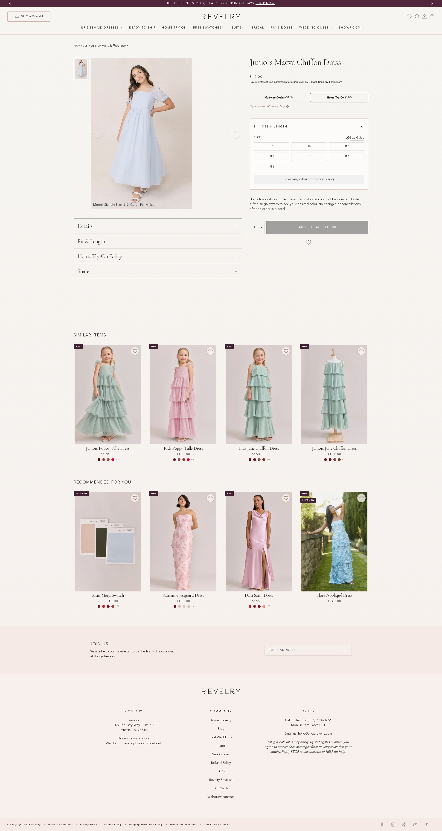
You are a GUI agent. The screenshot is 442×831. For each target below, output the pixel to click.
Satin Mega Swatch (108, 595)
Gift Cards (221, 788)
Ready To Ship (142, 27)
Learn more (335, 82)
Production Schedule (183, 824)
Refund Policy (221, 762)
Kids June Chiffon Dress (258, 448)
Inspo (221, 745)
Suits (236, 27)
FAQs (221, 771)
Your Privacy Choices (217, 824)
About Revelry (221, 720)
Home (78, 46)
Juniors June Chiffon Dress (334, 448)
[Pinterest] (404, 824)
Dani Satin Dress (259, 595)
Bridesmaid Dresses (100, 27)
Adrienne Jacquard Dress (183, 595)
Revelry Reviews (221, 780)
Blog (221, 728)
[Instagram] (393, 824)
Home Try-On (174, 27)
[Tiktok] (426, 824)
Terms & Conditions (61, 824)
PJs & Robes (281, 27)
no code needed (257, 3)
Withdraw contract (220, 797)
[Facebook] (382, 824)
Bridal (258, 27)
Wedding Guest (314, 27)
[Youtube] (415, 824)
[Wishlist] (410, 16)
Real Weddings (221, 737)
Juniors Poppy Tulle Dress (108, 448)
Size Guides (221, 754)
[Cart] (432, 16)
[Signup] (345, 650)
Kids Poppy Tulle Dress (183, 448)
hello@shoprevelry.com (315, 733)
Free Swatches (207, 27)
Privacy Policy (88, 824)
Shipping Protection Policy (146, 824)
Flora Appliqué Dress (334, 595)
